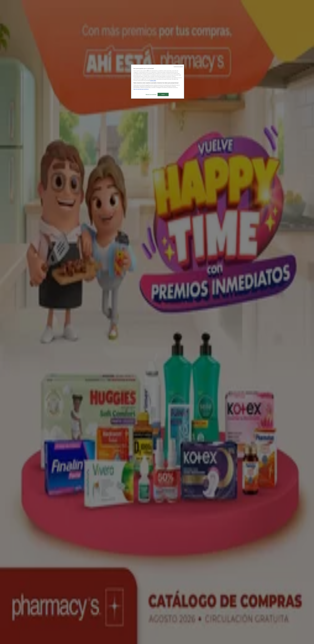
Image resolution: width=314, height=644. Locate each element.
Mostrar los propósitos (151, 94)
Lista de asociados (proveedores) (141, 89)
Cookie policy (153, 80)
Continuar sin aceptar (178, 66)
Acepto (163, 94)
